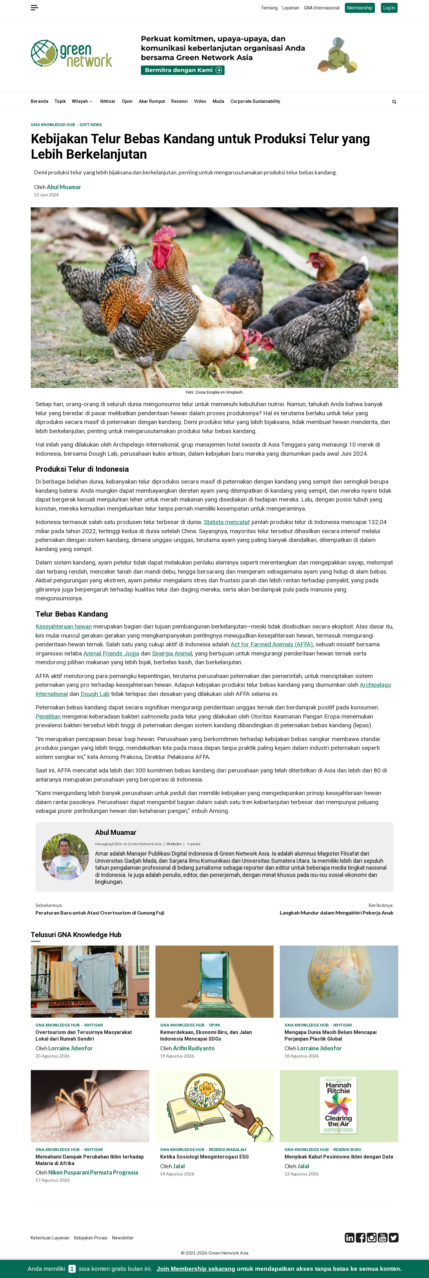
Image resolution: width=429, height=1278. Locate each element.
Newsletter (123, 1237)
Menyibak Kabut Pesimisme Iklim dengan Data (339, 1106)
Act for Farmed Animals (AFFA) (272, 644)
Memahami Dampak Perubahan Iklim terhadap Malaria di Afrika (90, 1106)
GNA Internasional (321, 7)
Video (200, 101)
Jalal (179, 1166)
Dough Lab (95, 693)
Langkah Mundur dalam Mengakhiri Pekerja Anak (337, 908)
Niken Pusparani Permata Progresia (93, 1172)
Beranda (39, 101)
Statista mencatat (227, 522)
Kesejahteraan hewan (63, 626)
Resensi (179, 101)
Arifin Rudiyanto (194, 1048)
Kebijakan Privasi (90, 1237)
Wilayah (80, 101)
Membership (359, 7)
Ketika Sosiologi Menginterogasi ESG (214, 1106)
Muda (218, 101)
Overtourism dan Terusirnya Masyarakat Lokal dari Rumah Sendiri (90, 982)
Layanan (290, 7)
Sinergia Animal (172, 653)
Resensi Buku (347, 1149)
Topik (60, 101)
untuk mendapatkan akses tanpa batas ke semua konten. (279, 1268)
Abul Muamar (64, 186)
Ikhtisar (108, 101)
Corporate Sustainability (255, 101)
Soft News (90, 124)
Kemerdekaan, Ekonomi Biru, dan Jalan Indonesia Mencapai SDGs (214, 982)
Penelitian (48, 716)
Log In (389, 7)
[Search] (394, 102)
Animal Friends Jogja (111, 653)
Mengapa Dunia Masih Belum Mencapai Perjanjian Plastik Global (339, 982)
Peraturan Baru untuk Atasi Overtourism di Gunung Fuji (99, 908)
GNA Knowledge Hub (53, 124)
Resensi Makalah (227, 1149)
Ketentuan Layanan (50, 1237)
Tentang (269, 7)
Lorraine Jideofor (70, 1048)
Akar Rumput (152, 101)
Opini (127, 101)
